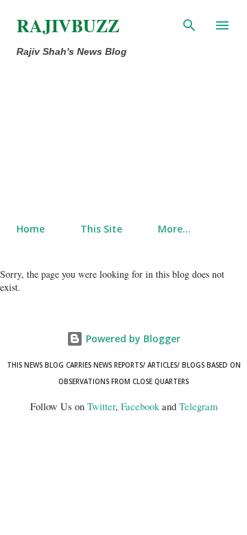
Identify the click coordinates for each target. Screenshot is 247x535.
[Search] (189, 24)
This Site (101, 228)
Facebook (140, 406)
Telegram (198, 406)
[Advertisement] (94, 137)
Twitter (101, 406)
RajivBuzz (67, 25)
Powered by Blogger (131, 338)
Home (30, 228)
